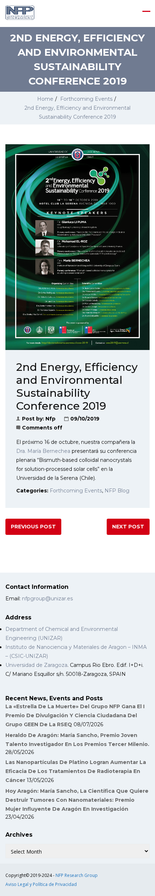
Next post (128, 526)
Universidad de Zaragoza (36, 665)
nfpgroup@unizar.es (47, 598)
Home (45, 99)
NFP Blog (117, 490)
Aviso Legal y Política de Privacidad (41, 884)
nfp (50, 418)
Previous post (33, 526)
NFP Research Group (77, 875)
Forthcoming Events (86, 99)
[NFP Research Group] (20, 12)
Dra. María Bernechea (43, 451)
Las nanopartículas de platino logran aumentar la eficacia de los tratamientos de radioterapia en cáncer (75, 771)
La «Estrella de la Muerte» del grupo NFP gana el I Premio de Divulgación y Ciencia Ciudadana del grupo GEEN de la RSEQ (75, 715)
